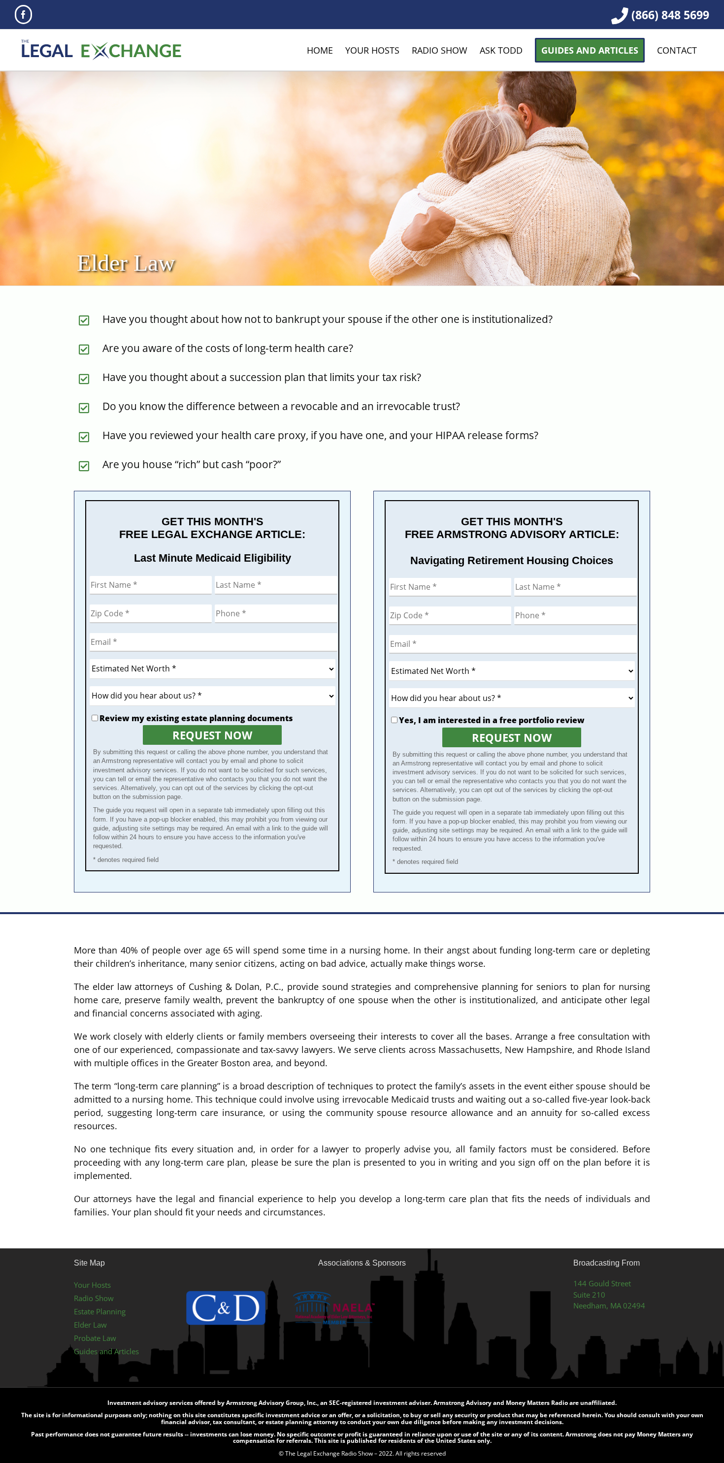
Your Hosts (92, 1285)
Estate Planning (100, 1311)
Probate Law (95, 1338)
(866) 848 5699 (670, 15)
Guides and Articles (106, 1351)
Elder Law (90, 1325)
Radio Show (94, 1298)
